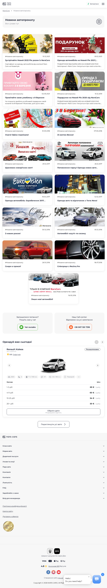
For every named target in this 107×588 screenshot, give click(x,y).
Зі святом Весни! (65, 135)
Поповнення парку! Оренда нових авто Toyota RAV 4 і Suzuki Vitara (76, 169)
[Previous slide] (9, 365)
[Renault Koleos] (53, 365)
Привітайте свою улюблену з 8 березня (24, 97)
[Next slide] (102, 342)
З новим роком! (12, 233)
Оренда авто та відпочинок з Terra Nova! (77, 200)
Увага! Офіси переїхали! (17, 135)
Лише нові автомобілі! (42, 299)
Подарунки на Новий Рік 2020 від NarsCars (78, 97)
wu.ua (60, 578)
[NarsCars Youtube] (59, 572)
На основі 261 (57, 566)
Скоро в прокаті (13, 266)
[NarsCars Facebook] (48, 572)
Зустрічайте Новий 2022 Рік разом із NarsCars (27, 60)
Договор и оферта (10, 516)
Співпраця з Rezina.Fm (68, 266)
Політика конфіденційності (15, 506)
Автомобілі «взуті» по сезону (71, 233)
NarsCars (6, 11)
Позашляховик (92, 349)
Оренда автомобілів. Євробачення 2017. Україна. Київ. (24, 202)
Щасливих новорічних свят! (19, 168)
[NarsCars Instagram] (53, 572)
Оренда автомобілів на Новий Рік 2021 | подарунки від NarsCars (76, 61)
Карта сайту (8, 511)
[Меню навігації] (103, 4)
